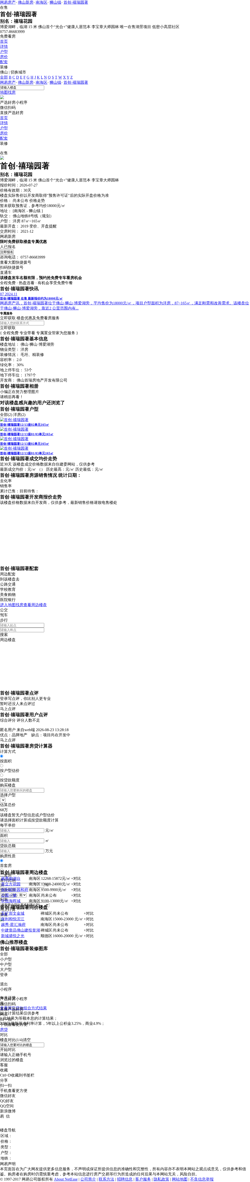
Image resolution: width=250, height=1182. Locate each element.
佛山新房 (25, 2)
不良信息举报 (202, 1179)
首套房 (6, 865)
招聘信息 (125, 1179)
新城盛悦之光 (12, 936)
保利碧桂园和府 (14, 890)
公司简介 (88, 1179)
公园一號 (9, 895)
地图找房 (8, 92)
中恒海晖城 (11, 901)
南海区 (41, 2)
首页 (4, 41)
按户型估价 (10, 770)
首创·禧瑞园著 (75, 2)
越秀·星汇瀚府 (13, 925)
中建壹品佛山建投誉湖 (20, 930)
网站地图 (180, 1179)
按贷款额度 (10, 780)
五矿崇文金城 (12, 913)
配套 (4, 62)
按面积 (6, 761)
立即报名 (6, 252)
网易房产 (8, 2)
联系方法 (106, 1179)
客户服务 (143, 1179)
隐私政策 (161, 1179)
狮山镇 (55, 2)
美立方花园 (11, 884)
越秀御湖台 (11, 878)
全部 (4, 77)
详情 (4, 46)
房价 (4, 57)
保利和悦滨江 (12, 919)
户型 (4, 52)
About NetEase (66, 1179)
